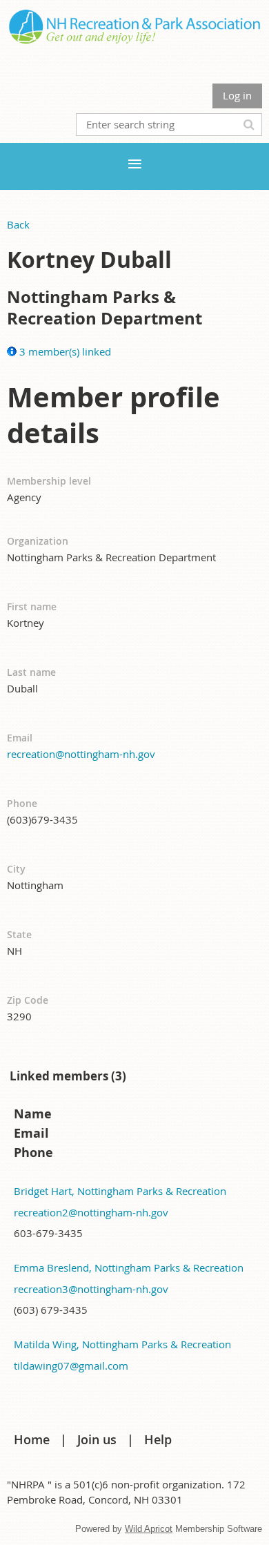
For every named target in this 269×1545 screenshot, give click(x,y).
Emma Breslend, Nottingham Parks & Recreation (128, 1267)
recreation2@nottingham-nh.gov (91, 1212)
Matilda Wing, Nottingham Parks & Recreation (122, 1344)
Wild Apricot (148, 1529)
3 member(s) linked (65, 351)
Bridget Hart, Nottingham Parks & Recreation (120, 1191)
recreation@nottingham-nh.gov (81, 754)
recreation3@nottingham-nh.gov (91, 1289)
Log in (237, 95)
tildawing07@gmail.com (71, 1365)
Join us (97, 1439)
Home (32, 1439)
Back (18, 224)
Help (158, 1439)
